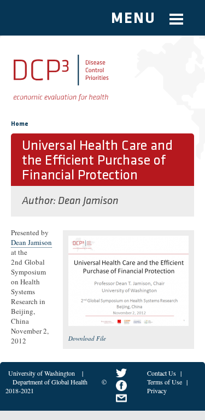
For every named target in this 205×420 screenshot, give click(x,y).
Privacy (157, 390)
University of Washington (41, 373)
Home (19, 124)
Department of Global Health (50, 381)
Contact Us (161, 373)
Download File (87, 338)
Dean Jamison (88, 201)
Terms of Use (164, 381)
